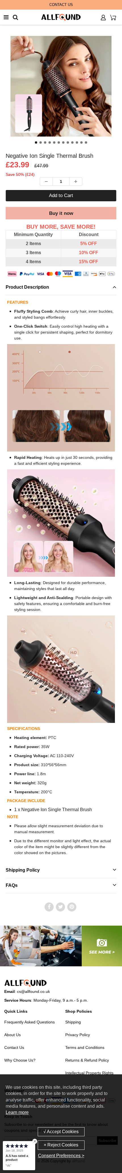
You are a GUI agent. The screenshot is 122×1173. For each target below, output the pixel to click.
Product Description (27, 287)
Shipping (73, 1022)
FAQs (12, 885)
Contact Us (14, 1047)
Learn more (17, 1112)
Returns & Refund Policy (87, 1060)
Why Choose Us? (19, 1060)
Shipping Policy (23, 870)
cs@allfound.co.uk (33, 991)
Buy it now (61, 213)
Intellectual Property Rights (89, 1073)
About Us (12, 1034)
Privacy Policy (77, 1034)
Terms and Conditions (84, 1047)
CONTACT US (61, 5)
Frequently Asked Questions (29, 1022)
